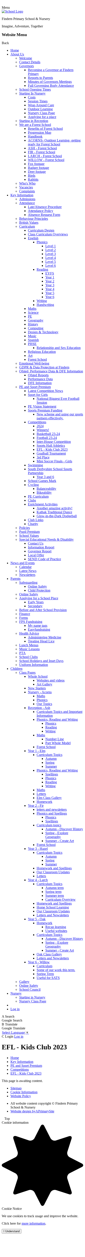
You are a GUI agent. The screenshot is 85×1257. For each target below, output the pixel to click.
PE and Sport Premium (35, 387)
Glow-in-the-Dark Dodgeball (57, 516)
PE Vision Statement (42, 406)
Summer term (54, 895)
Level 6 (50, 265)
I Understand (11, 1231)
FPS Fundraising (30, 621)
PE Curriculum (38, 496)
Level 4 (50, 258)
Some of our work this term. (56, 970)
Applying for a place (42, 117)
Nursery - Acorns (40, 692)
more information (33, 1223)
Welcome (25, 58)
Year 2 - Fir (36, 805)
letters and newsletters (52, 809)
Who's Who (27, 183)
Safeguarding (28, 582)
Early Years (36, 602)
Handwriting (45, 305)
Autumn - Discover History (64, 829)
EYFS (49, 273)
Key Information (21, 195)
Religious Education (42, 351)
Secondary (35, 606)
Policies (24, 528)
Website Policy (20, 1096)
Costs (32, 97)
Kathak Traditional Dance (54, 512)
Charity (33, 524)
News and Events (22, 563)
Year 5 (49, 293)
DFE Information (40, 383)
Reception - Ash (39, 708)
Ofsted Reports (38, 375)
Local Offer (36, 555)
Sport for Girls (38, 395)
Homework (44, 802)
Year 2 (49, 281)
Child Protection (39, 590)
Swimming (35, 465)
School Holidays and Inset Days (41, 661)
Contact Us (35, 543)
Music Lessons (29, 649)
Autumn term (54, 888)
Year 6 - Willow (39, 962)
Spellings (51, 774)
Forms (23, 618)
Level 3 (50, 254)
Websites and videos (51, 680)
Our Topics (44, 704)
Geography (35, 320)
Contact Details (29, 62)
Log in (15, 1009)
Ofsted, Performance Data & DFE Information (51, 371)
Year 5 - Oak (37, 919)
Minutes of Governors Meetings (50, 81)
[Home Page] (12, 11)
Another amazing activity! (54, 508)
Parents (15, 578)
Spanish (33, 340)
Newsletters (27, 575)
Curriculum (27, 226)
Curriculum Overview (60, 899)
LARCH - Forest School (45, 156)
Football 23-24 (47, 438)
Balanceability (46, 488)
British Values (28, 222)
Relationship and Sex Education (59, 348)
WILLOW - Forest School (46, 160)
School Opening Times (35, 89)
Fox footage (36, 164)
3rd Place (43, 457)
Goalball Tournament (51, 453)
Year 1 (49, 277)
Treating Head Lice (41, 641)
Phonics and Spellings (52, 813)
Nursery (16, 993)
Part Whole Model (58, 743)
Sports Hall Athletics (51, 445)
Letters (41, 794)
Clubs (32, 500)
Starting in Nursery (32, 997)
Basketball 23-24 (48, 434)
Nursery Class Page (41, 113)
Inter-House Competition (54, 441)
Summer (51, 766)
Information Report (41, 547)
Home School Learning (53, 907)
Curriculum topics (49, 825)
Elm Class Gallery (49, 798)
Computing (35, 328)
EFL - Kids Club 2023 (52, 449)
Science (33, 312)
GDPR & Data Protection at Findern (44, 367)
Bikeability (44, 492)
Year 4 (49, 289)
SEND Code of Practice (44, 559)
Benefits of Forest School (45, 128)
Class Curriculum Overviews (48, 234)
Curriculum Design (41, 230)
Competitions (37, 422)
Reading (42, 269)
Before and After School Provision (43, 610)
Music (32, 336)
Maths (32, 308)
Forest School (37, 359)
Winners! (43, 430)
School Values (29, 535)
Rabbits (33, 179)
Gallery (24, 982)
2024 (40, 426)
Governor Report (39, 551)
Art (30, 355)
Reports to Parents (40, 78)
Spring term (53, 892)
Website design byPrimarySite (32, 1111)
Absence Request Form (44, 215)
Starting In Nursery (32, 93)
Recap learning (55, 927)
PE (30, 316)
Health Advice (29, 633)
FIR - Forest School (41, 152)
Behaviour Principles (33, 218)
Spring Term (45, 974)
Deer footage (37, 171)
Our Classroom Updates (53, 872)
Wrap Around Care (41, 105)
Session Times (38, 101)
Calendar (25, 567)
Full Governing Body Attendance (51, 85)
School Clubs (28, 657)
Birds (31, 175)
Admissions (27, 199)
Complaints (27, 191)
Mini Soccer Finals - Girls (54, 461)
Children (16, 668)
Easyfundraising (39, 629)
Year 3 (49, 285)
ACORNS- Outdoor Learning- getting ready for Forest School (54, 142)
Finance (24, 614)
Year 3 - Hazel (38, 848)
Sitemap (16, 1088)
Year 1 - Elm (36, 751)
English (33, 238)
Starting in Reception (33, 121)
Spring (49, 762)
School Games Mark (42, 481)
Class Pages (27, 672)
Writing (42, 301)
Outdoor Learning (40, 109)
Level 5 (50, 261)
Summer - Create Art (59, 841)
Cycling (33, 485)
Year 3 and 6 (45, 477)
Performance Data (40, 379)
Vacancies (26, 187)
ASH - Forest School (42, 148)
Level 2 (50, 250)
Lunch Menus (28, 645)
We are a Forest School (35, 125)
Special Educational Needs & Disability (46, 539)
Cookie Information (23, 1092)
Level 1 (50, 246)
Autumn (51, 758)
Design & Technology (43, 332)
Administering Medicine (44, 637)
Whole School (38, 676)
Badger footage (38, 168)
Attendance (27, 203)
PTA (22, 653)
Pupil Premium (29, 531)
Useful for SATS (48, 978)
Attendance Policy (40, 211)
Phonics (42, 242)
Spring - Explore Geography (56, 835)
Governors (26, 66)
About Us (17, 54)
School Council (30, 989)
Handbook (35, 136)
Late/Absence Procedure (45, 207)
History (33, 324)
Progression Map (39, 132)
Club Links (35, 520)
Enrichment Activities (43, 504)
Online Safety (37, 586)
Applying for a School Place (38, 598)
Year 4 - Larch (38, 880)
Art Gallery (44, 684)
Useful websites (56, 931)
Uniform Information (33, 665)
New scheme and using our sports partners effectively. (60, 416)
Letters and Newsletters (53, 915)
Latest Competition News (45, 391)
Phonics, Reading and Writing (57, 719)
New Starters (37, 688)
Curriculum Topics (49, 755)
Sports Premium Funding (45, 410)
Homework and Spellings (54, 868)
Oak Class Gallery (49, 954)
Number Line (54, 739)
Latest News (27, 571)
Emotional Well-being (34, 363)
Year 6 (49, 297)
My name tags (37, 625)
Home (14, 50)
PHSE (32, 344)
